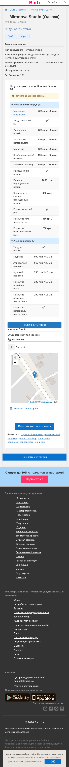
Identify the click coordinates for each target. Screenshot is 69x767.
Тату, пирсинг (23, 573)
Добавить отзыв (20, 29)
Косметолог (22, 498)
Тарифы (18, 608)
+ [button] (15, 357)
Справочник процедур (26, 637)
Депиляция (22, 564)
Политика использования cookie (31, 625)
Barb (34, 2)
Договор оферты (23, 616)
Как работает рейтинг (26, 620)
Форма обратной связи (26, 686)
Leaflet (33, 401)
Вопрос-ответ (21, 629)
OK (53, 761)
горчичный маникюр (32, 434)
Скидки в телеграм (24, 658)
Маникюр (21, 577)
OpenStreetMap (45, 401)
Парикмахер (23, 506)
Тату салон (22, 523)
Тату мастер (23, 514)
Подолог (21, 527)
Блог (16, 633)
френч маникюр (28, 438)
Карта (17, 654)
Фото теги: (14, 434)
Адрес (23, 36)
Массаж (20, 569)
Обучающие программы (27, 641)
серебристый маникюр (32, 442)
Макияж (20, 556)
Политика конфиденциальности (31, 612)
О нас (17, 600)
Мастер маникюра (26, 510)
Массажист (22, 502)
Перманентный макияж (28, 552)
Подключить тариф (34, 324)
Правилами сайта (32, 762)
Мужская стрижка (25, 539)
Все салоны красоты (27, 531)
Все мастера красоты (27, 535)
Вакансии (19, 645)
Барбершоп (22, 519)
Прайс (11, 36)
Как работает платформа (28, 604)
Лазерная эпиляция (26, 560)
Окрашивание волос (27, 548)
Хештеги (18, 650)
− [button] (15, 362)
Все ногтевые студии (34, 457)
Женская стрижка (25, 544)
